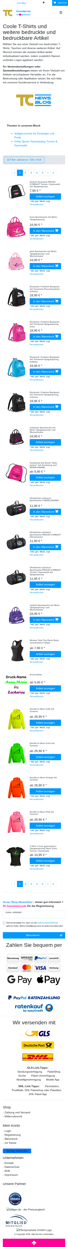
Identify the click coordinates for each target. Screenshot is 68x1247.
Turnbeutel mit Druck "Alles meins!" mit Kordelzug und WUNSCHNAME (43, 465)
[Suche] (44, 3)
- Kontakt (8, 1162)
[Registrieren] (38, 3)
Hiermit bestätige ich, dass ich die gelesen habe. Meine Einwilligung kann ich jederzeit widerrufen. (34, 924)
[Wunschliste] (49, 3)
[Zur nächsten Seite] (48, 173)
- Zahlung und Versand (16, 1112)
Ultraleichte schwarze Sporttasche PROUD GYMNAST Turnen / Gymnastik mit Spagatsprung (45, 571)
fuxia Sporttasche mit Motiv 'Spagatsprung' (43, 218)
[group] (16, 192)
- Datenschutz (11, 1166)
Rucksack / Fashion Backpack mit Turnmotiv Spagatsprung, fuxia (44, 324)
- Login (7, 1130)
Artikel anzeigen (45, 196)
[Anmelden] (31, 3)
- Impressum (10, 1174)
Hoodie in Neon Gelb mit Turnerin (42, 710)
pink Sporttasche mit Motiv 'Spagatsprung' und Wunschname (43, 253)
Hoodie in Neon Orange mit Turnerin (43, 778)
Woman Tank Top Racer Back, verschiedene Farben (44, 641)
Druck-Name (36, 674)
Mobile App (52, 1079)
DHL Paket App (38, 1094)
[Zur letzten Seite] (53, 173)
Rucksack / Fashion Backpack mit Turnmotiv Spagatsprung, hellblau (44, 359)
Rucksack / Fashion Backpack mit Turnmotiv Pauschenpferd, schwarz (45, 288)
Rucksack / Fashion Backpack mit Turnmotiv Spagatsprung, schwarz (44, 394)
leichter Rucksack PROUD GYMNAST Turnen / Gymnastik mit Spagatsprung (45, 184)
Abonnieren (33, 935)
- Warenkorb (10, 1138)
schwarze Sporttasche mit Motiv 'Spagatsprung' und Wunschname (43, 429)
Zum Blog (21, 3)
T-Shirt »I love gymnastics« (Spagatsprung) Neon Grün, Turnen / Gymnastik (43, 848)
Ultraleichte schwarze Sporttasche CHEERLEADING (44, 499)
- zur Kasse (9, 1142)
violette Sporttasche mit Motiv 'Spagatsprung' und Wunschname (45, 607)
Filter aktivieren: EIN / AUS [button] (26, 159)
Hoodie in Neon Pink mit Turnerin (42, 813)
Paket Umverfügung (43, 1075)
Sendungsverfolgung (29, 1071)
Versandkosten (36, 204)
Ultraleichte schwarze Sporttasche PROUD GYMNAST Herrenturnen (45, 534)
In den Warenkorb (43, 230)
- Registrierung (12, 1134)
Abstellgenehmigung (28, 1079)
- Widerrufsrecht (12, 1116)
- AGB (6, 1170)
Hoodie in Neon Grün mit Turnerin (42, 744)
